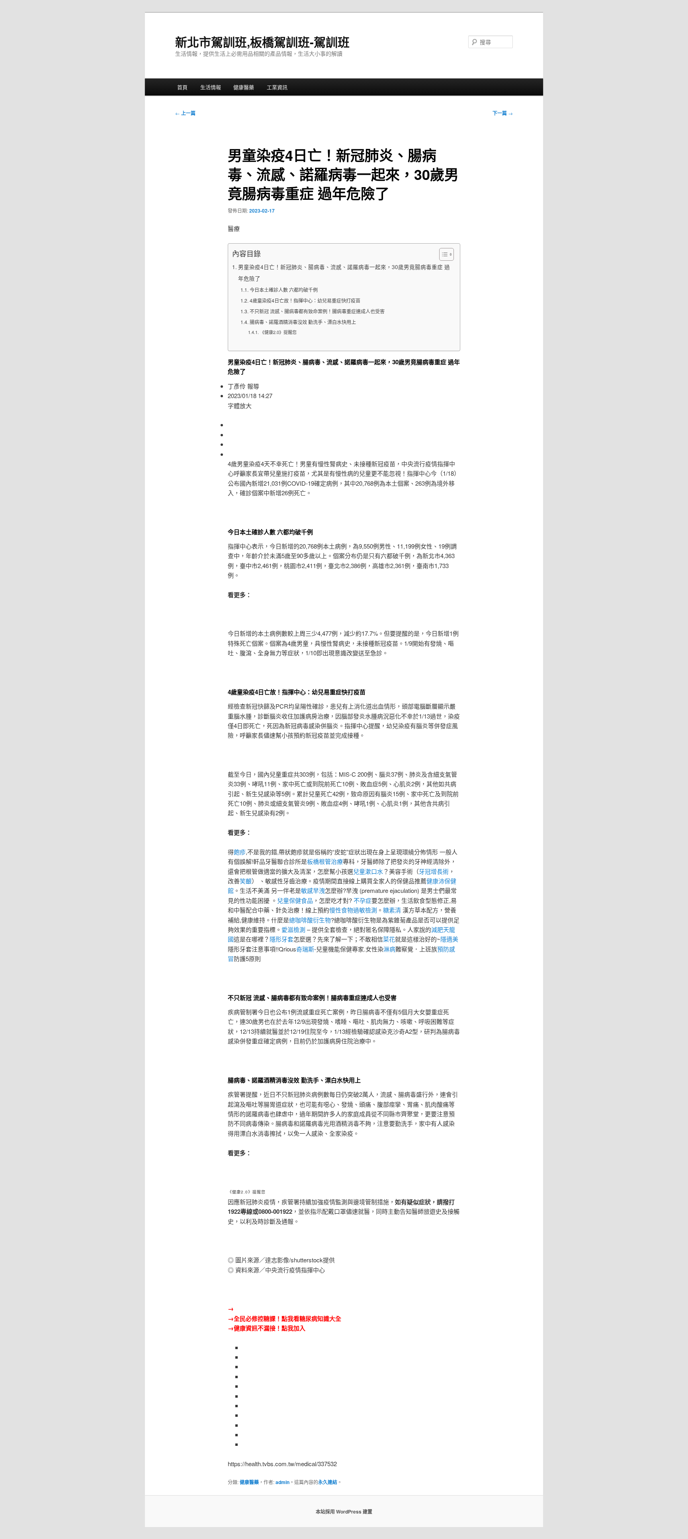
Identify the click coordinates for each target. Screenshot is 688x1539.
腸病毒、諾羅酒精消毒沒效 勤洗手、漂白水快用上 (303, 321)
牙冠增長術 (434, 871)
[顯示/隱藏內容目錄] (442, 254)
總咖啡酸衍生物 (310, 920)
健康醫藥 (243, 87)
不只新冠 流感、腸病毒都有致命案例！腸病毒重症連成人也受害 (317, 311)
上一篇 (185, 113)
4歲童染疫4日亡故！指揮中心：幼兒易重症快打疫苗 (305, 300)
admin (282, 1482)
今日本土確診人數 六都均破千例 (283, 289)
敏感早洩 (313, 890)
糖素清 (392, 910)
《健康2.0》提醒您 (278, 332)
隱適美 (449, 939)
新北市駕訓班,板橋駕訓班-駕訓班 (262, 41)
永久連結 (327, 1482)
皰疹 (240, 852)
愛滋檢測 (293, 929)
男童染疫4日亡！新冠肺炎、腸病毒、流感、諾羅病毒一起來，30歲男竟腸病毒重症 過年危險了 (344, 273)
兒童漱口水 (368, 871)
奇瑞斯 (305, 949)
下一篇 (503, 113)
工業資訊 (277, 87)
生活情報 (210, 87)
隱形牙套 (281, 939)
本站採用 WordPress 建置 (344, 1511)
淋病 (389, 949)
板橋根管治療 (325, 861)
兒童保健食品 (295, 900)
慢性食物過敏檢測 (353, 910)
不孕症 (362, 900)
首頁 (182, 87)
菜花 (389, 939)
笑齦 (246, 881)
